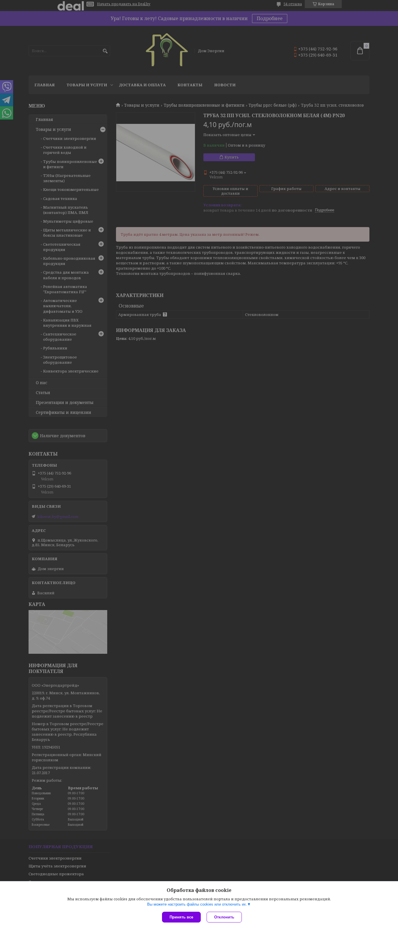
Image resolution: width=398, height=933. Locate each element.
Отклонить (224, 917)
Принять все (181, 917)
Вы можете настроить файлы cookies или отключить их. (197, 904)
